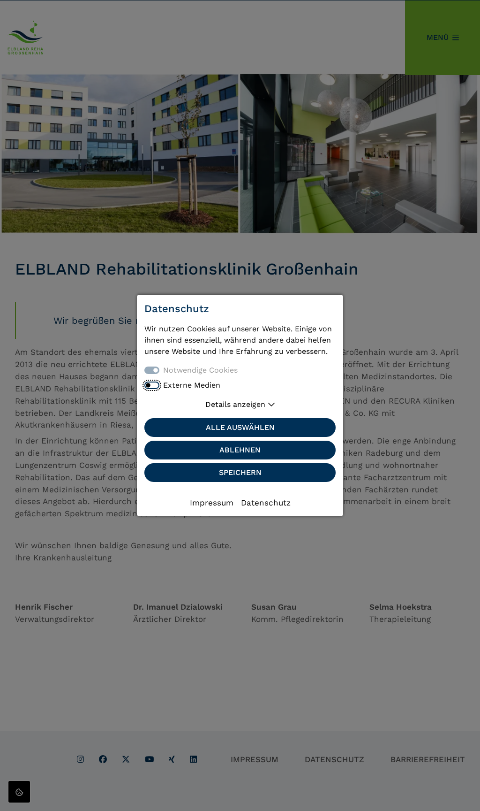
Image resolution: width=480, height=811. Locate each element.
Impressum (211, 502)
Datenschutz (266, 502)
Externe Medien (191, 385)
